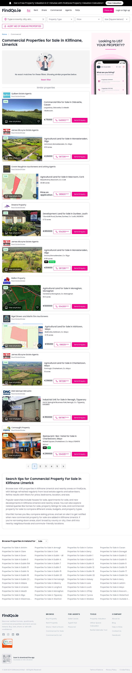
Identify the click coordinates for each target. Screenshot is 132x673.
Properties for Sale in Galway (80, 579)
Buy (28, 10)
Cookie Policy (125, 670)
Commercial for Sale (55, 631)
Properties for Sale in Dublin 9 (113, 563)
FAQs (77, 10)
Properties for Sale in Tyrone (80, 595)
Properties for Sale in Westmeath (17, 599)
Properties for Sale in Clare (14, 551)
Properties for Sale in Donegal (113, 551)
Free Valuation (114, 3)
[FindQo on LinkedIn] (12, 635)
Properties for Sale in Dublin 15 (48, 571)
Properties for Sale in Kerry (112, 579)
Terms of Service (96, 670)
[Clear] (43, 19)
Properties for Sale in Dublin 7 (48, 563)
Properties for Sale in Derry (79, 551)
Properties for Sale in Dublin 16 (81, 571)
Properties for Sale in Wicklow (81, 599)
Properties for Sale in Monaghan (49, 591)
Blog (114, 623)
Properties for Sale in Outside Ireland (115, 599)
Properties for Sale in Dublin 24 (114, 575)
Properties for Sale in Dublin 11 (48, 567)
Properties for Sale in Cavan (112, 548)
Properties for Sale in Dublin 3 (15, 559)
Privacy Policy (111, 670)
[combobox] (24, 19)
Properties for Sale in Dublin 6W (16, 563)
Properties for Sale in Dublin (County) (17, 579)
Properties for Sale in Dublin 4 (48, 559)
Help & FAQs (117, 627)
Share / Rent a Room (55, 627)
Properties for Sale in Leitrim (112, 583)
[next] (63, 466)
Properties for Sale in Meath (14, 591)
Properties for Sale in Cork (46, 551)
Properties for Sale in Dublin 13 (113, 567)
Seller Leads (73, 619)
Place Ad (108, 10)
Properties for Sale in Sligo (13, 595)
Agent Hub (72, 623)
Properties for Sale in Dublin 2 (113, 555)
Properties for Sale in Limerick (15, 587)
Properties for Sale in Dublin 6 (113, 559)
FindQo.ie (11, 10)
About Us (116, 619)
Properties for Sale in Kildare (14, 583)
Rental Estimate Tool (98, 630)
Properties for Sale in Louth (80, 587)
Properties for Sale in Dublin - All (49, 555)
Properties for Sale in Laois (79, 583)
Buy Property (51, 619)
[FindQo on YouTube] (17, 635)
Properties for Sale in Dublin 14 (15, 571)
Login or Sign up (123, 10)
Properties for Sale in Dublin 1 (80, 555)
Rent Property (51, 623)
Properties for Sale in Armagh (48, 548)
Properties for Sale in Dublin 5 (81, 559)
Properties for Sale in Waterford (114, 595)
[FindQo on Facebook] (3, 635)
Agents (68, 10)
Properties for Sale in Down (14, 555)
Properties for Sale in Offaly (80, 591)
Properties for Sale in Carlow (80, 548)
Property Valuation (98, 619)
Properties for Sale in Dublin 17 (113, 571)
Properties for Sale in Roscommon (115, 591)
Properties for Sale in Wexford (48, 599)
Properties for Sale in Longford (48, 587)
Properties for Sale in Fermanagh (49, 579)
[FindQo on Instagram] (8, 635)
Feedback (116, 635)
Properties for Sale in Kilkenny (48, 583)
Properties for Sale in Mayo (112, 587)
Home (4, 34)
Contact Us (116, 631)
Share (44, 10)
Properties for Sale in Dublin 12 (81, 567)
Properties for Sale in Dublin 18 (15, 575)
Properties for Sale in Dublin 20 (48, 575)
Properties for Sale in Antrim (14, 548)
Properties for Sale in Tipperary (48, 595)
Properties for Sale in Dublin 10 (15, 567)
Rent (36, 10)
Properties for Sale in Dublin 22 (81, 575)
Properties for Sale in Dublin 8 (81, 563)
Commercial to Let (54, 635)
